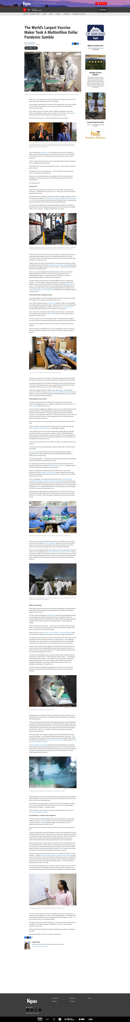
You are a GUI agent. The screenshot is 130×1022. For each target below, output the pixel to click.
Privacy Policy (55, 998)
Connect (58, 14)
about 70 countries (54, 465)
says (37, 486)
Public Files (54, 1001)
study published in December (38, 745)
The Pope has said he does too (55, 740)
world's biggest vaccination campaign (59, 265)
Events (44, 14)
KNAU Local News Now (95, 46)
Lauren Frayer (32, 43)
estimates (72, 113)
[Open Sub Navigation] (40, 14)
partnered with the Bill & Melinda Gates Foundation (62, 392)
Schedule (25, 14)
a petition (52, 615)
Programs (32, 14)
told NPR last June (45, 152)
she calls (42, 820)
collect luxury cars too (67, 307)
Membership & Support (79, 14)
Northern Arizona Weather (95, 74)
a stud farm (51, 303)
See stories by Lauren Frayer (40, 946)
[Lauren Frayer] (27, 945)
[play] (25, 10)
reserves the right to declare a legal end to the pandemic (56, 855)
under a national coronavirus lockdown (39, 428)
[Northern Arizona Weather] (95, 62)
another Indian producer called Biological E (40, 289)
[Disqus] (65, 975)
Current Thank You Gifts (95, 122)
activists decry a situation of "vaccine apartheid (57, 632)
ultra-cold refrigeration (49, 543)
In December (32, 452)
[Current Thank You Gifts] (95, 106)
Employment (72, 998)
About (51, 14)
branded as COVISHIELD (47, 472)
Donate (103, 3)
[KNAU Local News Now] (95, 33)
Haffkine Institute (51, 313)
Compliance (66, 14)
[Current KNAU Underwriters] (95, 134)
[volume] (29, 9)
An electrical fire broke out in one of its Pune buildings (61, 552)
